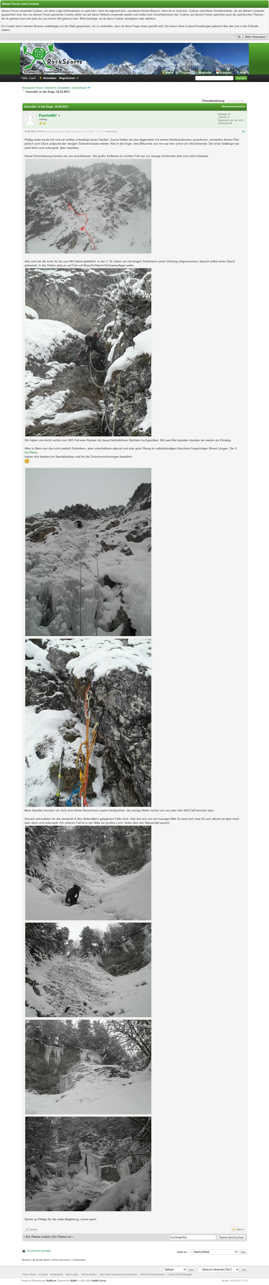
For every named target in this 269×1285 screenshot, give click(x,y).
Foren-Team (29, 1274)
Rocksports (56, 1274)
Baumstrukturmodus (233, 106)
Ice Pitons (31, 452)
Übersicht (50, 87)
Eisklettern (64, 87)
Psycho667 (48, 115)
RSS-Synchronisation (152, 1274)
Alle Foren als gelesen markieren (118, 1274)
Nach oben (72, 1274)
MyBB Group (99, 1280)
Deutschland (79, 87)
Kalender (226, 72)
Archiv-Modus (89, 1274)
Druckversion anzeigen (39, 1250)
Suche (186, 72)
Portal (170, 72)
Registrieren (67, 78)
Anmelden (49, 78)
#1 (243, 131)
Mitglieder (205, 72)
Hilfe (243, 72)
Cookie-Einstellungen (179, 1274)
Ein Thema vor (61, 1236)
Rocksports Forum (32, 87)
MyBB (73, 1280)
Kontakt (43, 1274)
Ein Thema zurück (38, 1236)
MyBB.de (51, 1280)
